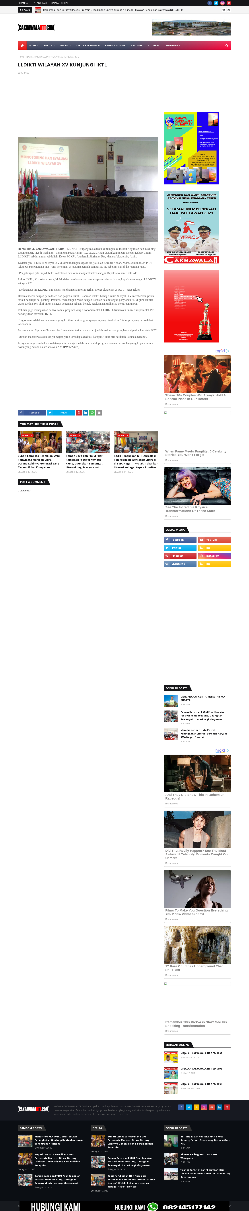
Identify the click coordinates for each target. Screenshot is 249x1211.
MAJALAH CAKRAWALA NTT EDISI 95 (201, 1053)
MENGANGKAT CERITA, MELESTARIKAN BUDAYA (202, 698)
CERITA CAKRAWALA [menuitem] (88, 45)
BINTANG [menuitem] (136, 45)
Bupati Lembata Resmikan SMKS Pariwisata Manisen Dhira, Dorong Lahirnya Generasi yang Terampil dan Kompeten (39, 461)
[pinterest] (229, 3)
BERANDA (23, 3)
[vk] (180, 564)
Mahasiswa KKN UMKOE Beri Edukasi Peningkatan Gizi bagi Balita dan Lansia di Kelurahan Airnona (59, 1140)
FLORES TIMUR (33, 56)
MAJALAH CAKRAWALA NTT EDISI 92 (201, 1068)
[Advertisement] (88, 105)
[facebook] (209, 3)
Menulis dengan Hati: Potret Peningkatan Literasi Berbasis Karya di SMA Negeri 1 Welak (203, 733)
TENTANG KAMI (39, 3)
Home (21, 56)
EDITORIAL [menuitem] (153, 45)
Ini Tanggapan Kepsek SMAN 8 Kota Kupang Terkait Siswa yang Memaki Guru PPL (205, 1140)
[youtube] (214, 540)
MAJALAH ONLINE (60, 3)
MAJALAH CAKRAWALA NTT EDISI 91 (201, 1084)
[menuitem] (22, 45)
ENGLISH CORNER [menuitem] (115, 45)
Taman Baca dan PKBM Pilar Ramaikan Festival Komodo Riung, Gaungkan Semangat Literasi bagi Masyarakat (84, 461)
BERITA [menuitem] (48, 45)
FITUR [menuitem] (32, 45)
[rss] (214, 548)
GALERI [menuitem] (64, 45)
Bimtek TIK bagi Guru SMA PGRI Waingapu (199, 1156)
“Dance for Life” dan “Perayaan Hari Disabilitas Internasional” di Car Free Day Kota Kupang (205, 1173)
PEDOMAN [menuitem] (172, 45)
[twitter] (216, 3)
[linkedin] (219, 1107)
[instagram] (222, 3)
